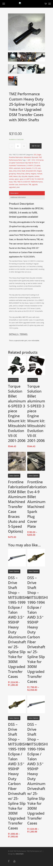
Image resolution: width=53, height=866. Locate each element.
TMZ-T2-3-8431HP (23, 182)
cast (39, 168)
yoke (18, 187)
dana (10, 171)
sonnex (11, 179)
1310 (33, 160)
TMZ (15, 182)
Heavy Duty (21, 174)
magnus (33, 174)
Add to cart (36, 146)
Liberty (27, 174)
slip (19, 176)
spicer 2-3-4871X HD (27, 179)
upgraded (12, 187)
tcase (11, 182)
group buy (12, 174)
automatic (17, 168)
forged (39, 171)
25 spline (37, 165)
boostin (28, 168)
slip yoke (24, 176)
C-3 (33, 168)
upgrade (35, 184)
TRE (29, 184)
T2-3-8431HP (39, 179)
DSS (35, 155)
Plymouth (35, 157)
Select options (14, 476)
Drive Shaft (21, 171)
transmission (23, 184)
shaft (10, 176)
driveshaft (29, 171)
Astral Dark (19, 854)
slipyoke (31, 176)
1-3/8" (28, 160)
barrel (23, 168)
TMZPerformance (37, 182)
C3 (36, 168)
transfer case (13, 184)
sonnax (36, 176)
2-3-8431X (29, 165)
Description (14, 193)
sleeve (15, 176)
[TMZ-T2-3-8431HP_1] (26, 31)
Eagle (39, 155)
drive (15, 171)
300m (11, 168)
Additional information (18, 197)
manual (39, 174)
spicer (17, 179)
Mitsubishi (27, 157)
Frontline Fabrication (16, 157)
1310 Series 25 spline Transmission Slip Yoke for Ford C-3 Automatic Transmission (26, 163)
